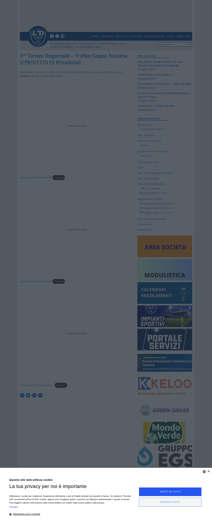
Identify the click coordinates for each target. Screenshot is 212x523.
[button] (72, 514)
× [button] (208, 471)
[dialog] (106, 495)
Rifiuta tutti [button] (170, 502)
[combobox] (204, 471)
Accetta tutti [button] (170, 491)
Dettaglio (13, 507)
